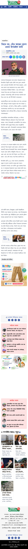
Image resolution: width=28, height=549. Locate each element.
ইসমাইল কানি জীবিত (7, 260)
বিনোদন (21, 7)
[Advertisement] (14, 23)
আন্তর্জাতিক (15, 7)
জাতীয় (5, 7)
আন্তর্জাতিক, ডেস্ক (10, 51)
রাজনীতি (9, 7)
